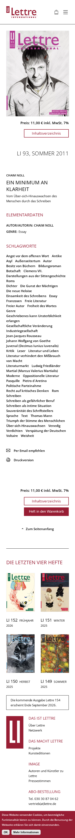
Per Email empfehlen (25, 451)
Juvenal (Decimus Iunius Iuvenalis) (32, 346)
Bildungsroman (49, 266)
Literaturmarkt (17, 366)
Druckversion (20, 460)
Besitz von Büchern (20, 266)
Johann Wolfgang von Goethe (28, 341)
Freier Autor (15, 306)
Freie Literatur (35, 301)
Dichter (11, 286)
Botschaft (13, 271)
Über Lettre (37, 725)
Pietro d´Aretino (35, 381)
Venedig (54, 426)
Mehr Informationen (26, 832)
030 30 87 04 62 (46, 799)
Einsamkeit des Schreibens (26, 296)
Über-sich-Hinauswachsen (25, 426)
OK (6, 832)
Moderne (13, 376)
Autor (47, 261)
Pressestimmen (40, 781)
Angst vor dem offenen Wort (27, 256)
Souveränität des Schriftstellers (29, 411)
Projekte (34, 748)
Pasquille (13, 381)
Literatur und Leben (43, 351)
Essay (53, 296)
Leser (21, 351)
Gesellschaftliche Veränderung (29, 326)
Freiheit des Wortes (41, 306)
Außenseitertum (27, 261)
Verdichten (14, 431)
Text (24, 416)
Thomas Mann (41, 416)
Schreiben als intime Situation (28, 406)
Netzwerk (35, 730)
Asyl (9, 261)
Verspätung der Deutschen (46, 431)
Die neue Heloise (19, 291)
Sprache (12, 416)
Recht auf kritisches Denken (27, 391)
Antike (57, 256)
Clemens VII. (33, 271)
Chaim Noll (15, 175)
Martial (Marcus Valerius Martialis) (32, 371)
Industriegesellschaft (22, 331)
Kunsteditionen (39, 753)
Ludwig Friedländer (46, 366)
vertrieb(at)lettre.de (42, 804)
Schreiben (13, 396)
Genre (11, 311)
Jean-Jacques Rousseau (23, 336)
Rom (55, 391)
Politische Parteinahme (23, 386)
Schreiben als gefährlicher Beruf (30, 401)
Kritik (10, 351)
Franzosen (14, 301)
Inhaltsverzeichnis (46, 133)
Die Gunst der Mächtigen (39, 286)
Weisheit (27, 436)
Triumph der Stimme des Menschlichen (35, 421)
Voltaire (12, 436)
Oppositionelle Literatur (41, 376)
